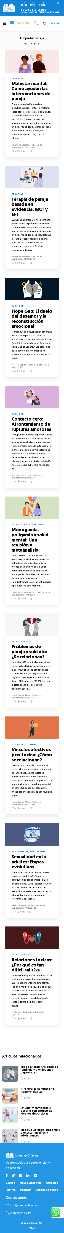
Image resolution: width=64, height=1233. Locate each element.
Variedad (18, 306)
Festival (11, 1190)
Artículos (52, 1183)
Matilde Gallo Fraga (21, 476)
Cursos (10, 1183)
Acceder (56, 23)
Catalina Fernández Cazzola (26, 593)
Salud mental (21, 525)
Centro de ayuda (46, 1190)
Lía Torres (17, 1012)
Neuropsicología (24, 745)
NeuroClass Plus (30, 1183)
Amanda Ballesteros (22, 145)
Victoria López (19, 365)
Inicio (26, 44)
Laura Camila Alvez (21, 695)
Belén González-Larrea (23, 906)
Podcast (25, 1190)
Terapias (18, 79)
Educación (37, 852)
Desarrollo (20, 852)
